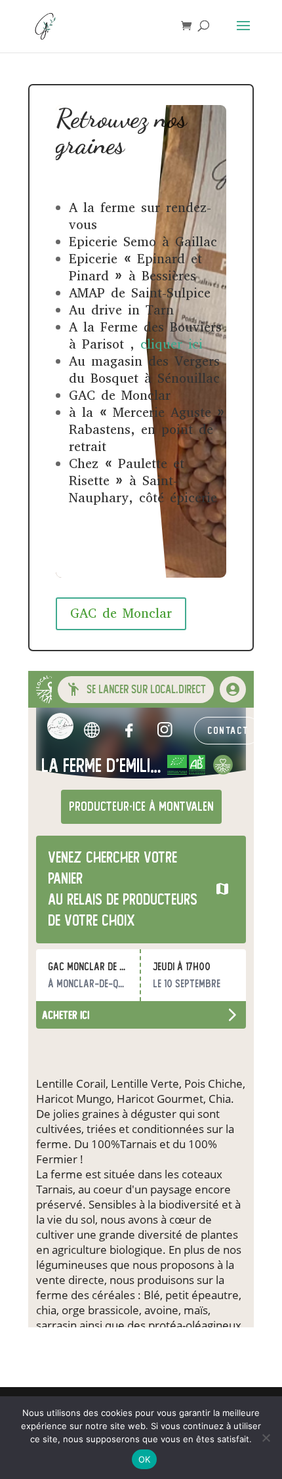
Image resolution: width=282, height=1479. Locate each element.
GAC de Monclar (121, 613)
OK (144, 1459)
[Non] (265, 1437)
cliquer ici (171, 344)
